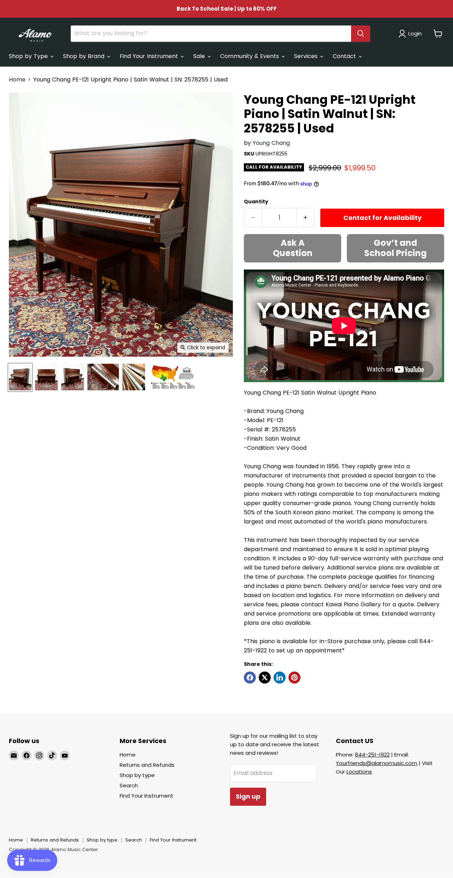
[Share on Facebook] (250, 678)
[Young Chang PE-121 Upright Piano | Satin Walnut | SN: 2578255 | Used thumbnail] (20, 377)
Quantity (256, 201)
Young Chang (271, 143)
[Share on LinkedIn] (280, 678)
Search (129, 785)
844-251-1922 (372, 754)
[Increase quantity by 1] (306, 217)
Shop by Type (29, 56)
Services (306, 56)
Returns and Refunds (147, 765)
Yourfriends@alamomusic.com (376, 763)
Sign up (248, 796)
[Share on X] (265, 678)
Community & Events (250, 56)
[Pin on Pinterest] (294, 678)
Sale (200, 56)
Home (17, 80)
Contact (345, 56)
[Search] (360, 34)
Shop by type (137, 775)
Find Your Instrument (150, 56)
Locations (359, 771)
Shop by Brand (84, 56)
